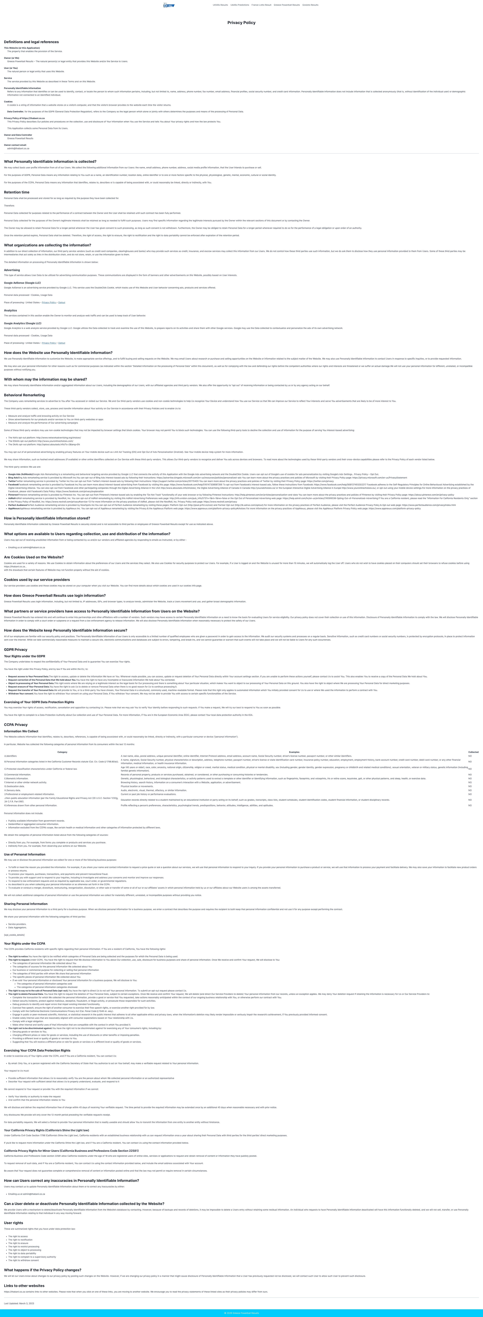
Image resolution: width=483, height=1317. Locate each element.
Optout (61, 302)
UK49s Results (220, 5)
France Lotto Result (261, 5)
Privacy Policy (49, 302)
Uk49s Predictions (240, 5)
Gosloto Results (310, 5)
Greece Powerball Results (287, 5)
